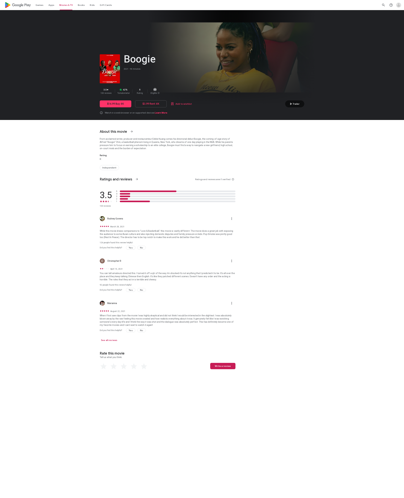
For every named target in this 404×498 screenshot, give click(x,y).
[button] (130, 248)
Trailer (294, 104)
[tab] (39, 5)
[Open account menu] (398, 5)
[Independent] (109, 167)
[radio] (103, 366)
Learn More (161, 112)
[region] (156, 91)
